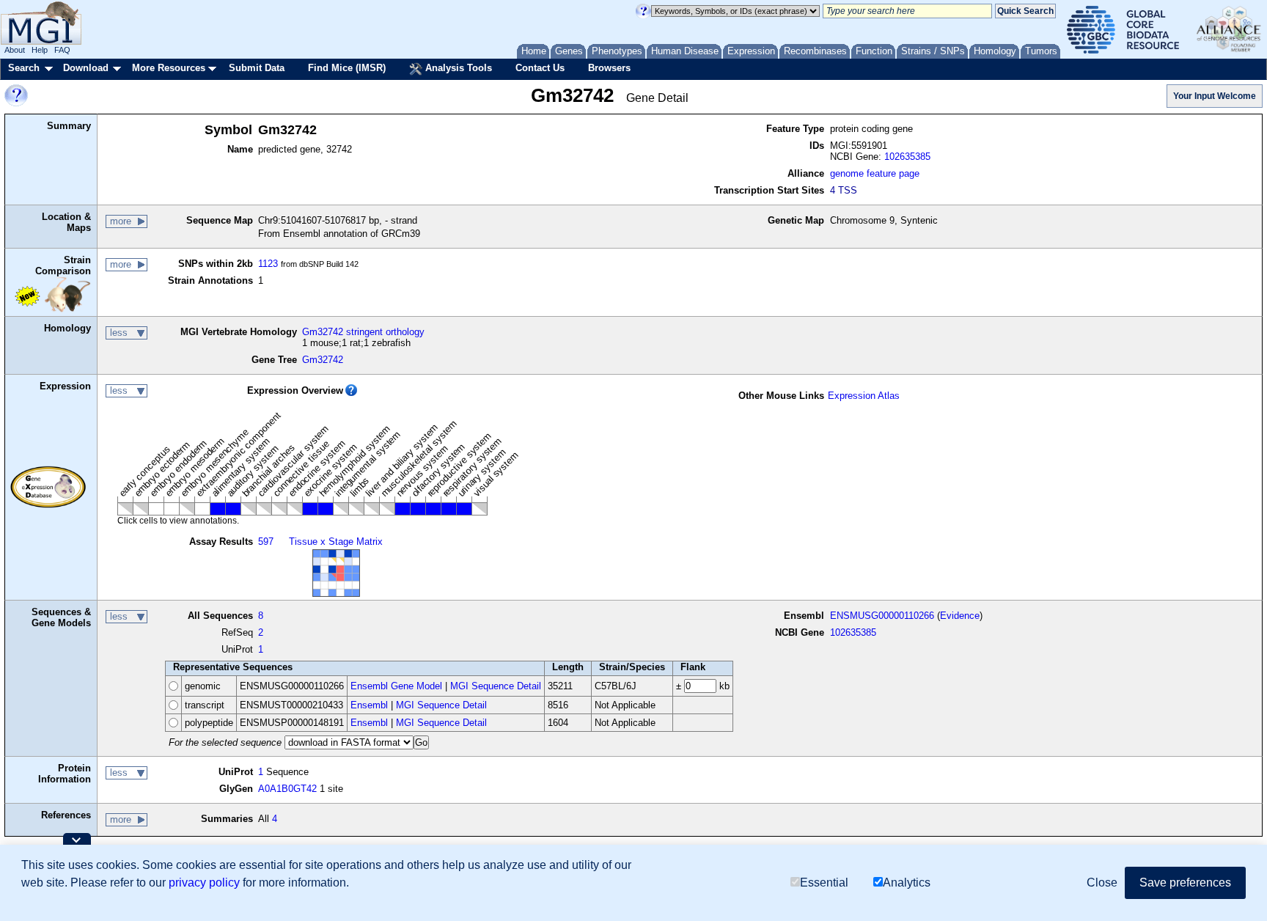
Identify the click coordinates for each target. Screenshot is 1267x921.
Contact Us (540, 67)
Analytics (906, 882)
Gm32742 (322, 359)
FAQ (62, 49)
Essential (824, 882)
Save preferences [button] (1185, 882)
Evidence (960, 615)
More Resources (168, 67)
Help (40, 49)
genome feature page (874, 173)
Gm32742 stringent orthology (363, 331)
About (14, 49)
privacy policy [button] (204, 882)
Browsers (609, 67)
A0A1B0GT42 (287, 788)
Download (86, 67)
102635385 (907, 156)
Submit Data (256, 67)
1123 (268, 263)
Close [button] (1102, 882)
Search (24, 67)
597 (265, 541)
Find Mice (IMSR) (347, 67)
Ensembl (369, 705)
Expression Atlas (864, 395)
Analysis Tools (457, 67)
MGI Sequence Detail (495, 685)
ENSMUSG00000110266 (882, 615)
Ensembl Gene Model (396, 685)
